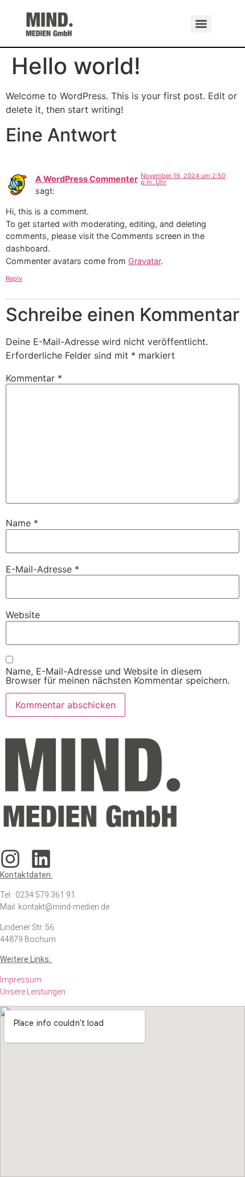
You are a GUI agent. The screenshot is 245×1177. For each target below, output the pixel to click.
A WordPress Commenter (86, 179)
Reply (14, 278)
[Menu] (201, 24)
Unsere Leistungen (33, 991)
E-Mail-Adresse (42, 569)
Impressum (21, 979)
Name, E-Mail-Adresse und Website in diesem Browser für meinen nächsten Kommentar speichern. (118, 676)
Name (22, 522)
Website (23, 614)
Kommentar (34, 378)
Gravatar (144, 261)
